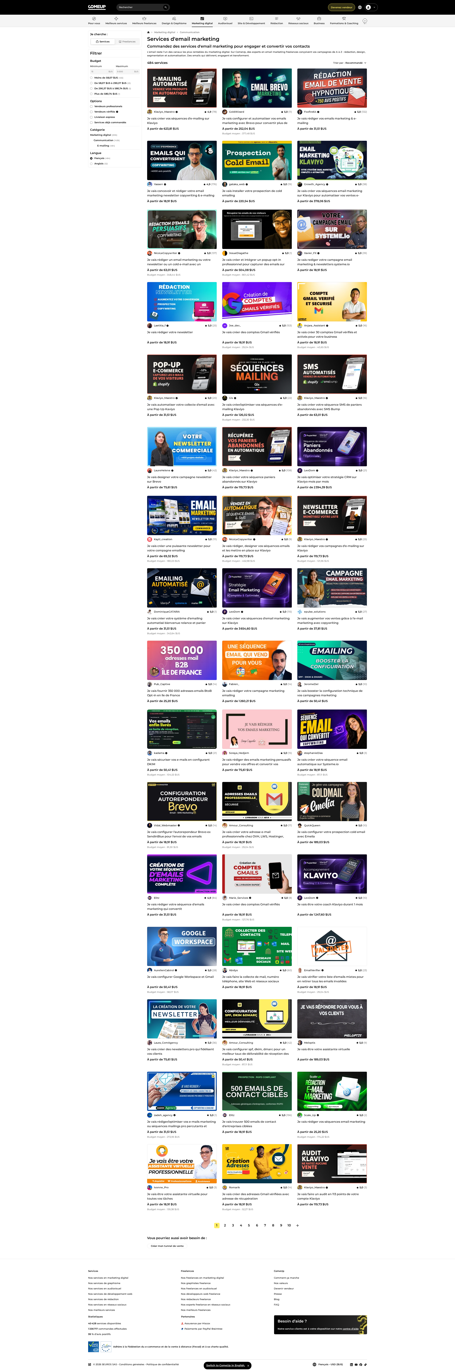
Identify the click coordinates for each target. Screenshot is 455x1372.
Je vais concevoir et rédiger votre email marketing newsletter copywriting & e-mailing (180, 193)
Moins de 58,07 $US (108, 77)
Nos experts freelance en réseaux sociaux (205, 1304)
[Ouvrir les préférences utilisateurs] (374, 7)
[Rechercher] (165, 7)
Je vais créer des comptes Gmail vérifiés (251, 332)
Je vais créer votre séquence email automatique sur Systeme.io (322, 762)
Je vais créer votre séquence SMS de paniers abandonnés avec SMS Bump (329, 407)
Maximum (122, 66)
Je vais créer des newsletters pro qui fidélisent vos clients (180, 1051)
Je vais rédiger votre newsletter (170, 332)
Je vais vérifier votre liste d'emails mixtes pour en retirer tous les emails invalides (330, 979)
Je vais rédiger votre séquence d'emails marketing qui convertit (175, 907)
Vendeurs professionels (108, 106)
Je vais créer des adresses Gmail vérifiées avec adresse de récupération (255, 1196)
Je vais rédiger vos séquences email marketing (331, 1121)
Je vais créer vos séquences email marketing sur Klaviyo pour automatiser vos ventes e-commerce (329, 195)
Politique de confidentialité (162, 1364)
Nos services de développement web (110, 1293)
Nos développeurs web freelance (200, 1293)
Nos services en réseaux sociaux (107, 1304)
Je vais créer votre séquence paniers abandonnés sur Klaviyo (248, 479)
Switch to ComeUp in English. (225, 1365)
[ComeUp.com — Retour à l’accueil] (97, 7)
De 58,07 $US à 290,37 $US (112, 83)
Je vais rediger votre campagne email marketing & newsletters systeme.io (324, 262)
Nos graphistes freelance (196, 1283)
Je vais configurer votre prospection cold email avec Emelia (331, 834)
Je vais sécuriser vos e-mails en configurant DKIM (178, 762)
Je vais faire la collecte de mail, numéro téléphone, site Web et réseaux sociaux (250, 979)
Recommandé (354, 62)
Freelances (129, 41)
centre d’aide (351, 1328)
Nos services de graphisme (104, 1283)
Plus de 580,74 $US (107, 93)
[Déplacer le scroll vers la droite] (365, 21)
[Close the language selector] (248, 1365)
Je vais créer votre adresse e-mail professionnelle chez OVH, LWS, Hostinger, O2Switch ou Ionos (253, 836)
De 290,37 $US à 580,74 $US (112, 88)
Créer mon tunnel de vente (167, 1245)
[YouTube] (356, 1364)
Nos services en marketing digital (108, 1277)
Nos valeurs (281, 1283)
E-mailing (103, 145)
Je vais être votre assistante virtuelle (323, 1049)
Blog (276, 1299)
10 (289, 1225)
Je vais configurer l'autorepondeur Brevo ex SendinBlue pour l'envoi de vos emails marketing (179, 836)
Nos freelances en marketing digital (202, 1277)
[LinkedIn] (351, 1364)
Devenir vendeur (284, 1288)
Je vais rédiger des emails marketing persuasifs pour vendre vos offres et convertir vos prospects (256, 764)
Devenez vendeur (341, 7)
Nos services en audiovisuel (104, 1288)
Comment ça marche (286, 1277)
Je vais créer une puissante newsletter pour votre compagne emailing (179, 548)
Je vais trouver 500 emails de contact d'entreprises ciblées (249, 1124)
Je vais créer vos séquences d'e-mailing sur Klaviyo (178, 121)
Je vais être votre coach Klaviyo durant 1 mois (330, 904)
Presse (278, 1293)
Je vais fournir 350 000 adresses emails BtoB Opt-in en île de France (179, 693)
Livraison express (104, 117)
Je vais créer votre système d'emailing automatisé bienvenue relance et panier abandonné (176, 623)
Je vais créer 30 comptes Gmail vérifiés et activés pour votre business (327, 334)
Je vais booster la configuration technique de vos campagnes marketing (330, 693)
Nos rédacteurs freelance (196, 1299)
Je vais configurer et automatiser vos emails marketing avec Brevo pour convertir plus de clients (254, 123)
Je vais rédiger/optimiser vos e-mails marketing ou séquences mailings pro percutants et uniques (181, 1126)
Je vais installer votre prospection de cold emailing (252, 193)
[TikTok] (365, 1364)
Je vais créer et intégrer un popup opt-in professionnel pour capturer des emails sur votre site (253, 264)
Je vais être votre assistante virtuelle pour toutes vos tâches (177, 1196)
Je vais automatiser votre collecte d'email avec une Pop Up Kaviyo (181, 407)
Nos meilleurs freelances (196, 1310)
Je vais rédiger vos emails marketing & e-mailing (326, 121)
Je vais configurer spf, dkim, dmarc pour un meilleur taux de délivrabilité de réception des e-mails (255, 1054)
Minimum (96, 66)
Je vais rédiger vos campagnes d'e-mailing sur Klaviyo (330, 548)
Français (102, 158)
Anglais (101, 163)
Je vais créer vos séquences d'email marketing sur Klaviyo (256, 621)
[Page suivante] (297, 1225)
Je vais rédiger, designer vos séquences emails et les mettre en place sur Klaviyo (256, 548)
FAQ (276, 1304)
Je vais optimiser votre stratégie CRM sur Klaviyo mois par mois (327, 479)
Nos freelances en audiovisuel (199, 1288)
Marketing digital (164, 32)
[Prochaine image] (213, 88)
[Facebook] (360, 1364)
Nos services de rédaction (103, 1299)
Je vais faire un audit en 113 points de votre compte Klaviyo (328, 1196)
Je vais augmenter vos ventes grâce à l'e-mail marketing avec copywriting (330, 621)
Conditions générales (131, 1364)
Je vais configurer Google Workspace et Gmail (180, 977)
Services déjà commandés (110, 122)
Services (105, 41)
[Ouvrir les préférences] (360, 7)
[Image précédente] (151, 88)
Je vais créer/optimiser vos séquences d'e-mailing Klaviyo (252, 407)
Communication (190, 32)
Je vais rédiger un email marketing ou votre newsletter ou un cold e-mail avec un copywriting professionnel (179, 264)
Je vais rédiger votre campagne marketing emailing (253, 693)
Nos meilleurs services (101, 1310)
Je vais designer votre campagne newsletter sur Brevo (179, 479)
